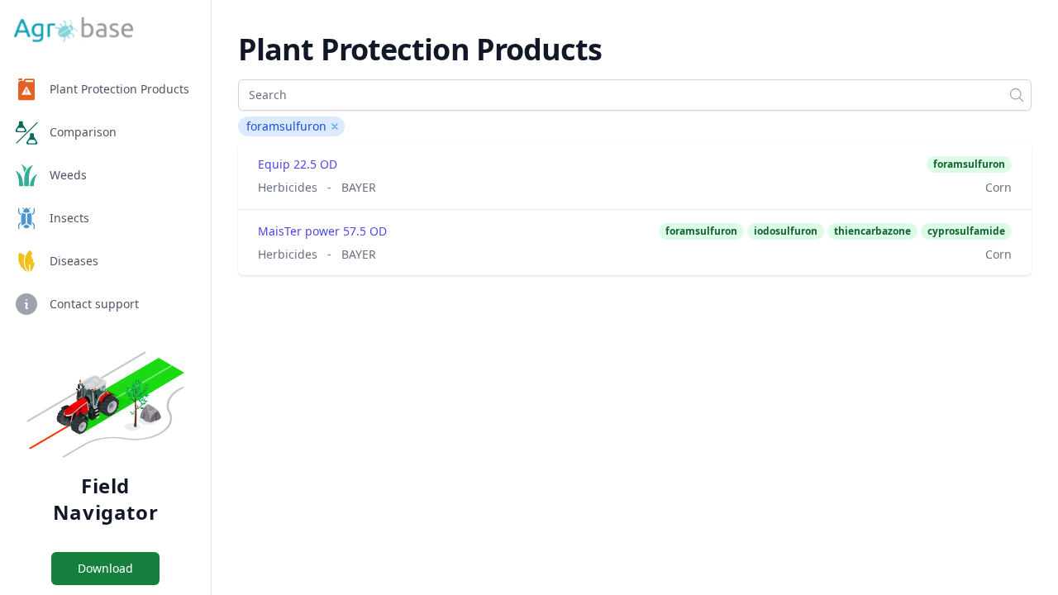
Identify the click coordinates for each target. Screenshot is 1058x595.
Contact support (94, 304)
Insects (69, 218)
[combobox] (635, 95)
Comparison (83, 132)
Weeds (68, 175)
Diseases (74, 261)
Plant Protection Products (119, 89)
